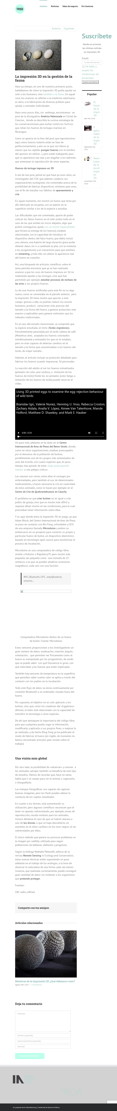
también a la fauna (53, 94)
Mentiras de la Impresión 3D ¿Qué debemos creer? (45, 981)
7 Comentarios (36, 985)
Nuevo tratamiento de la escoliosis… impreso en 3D (96, 168)
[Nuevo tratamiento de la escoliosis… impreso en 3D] (88, 158)
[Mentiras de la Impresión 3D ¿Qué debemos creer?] (46, 932)
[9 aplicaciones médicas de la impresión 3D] (88, 127)
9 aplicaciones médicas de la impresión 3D (96, 135)
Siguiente (69, 28)
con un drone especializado (60, 226)
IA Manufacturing (30, 1107)
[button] (97, 6)
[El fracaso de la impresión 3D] (88, 102)
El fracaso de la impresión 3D (96, 109)
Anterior (56, 28)
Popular (92, 94)
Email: (85, 58)
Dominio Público (53, 1107)
